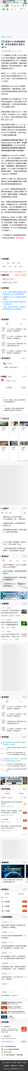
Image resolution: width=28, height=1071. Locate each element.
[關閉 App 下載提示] (1, 2)
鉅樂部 (19, 1062)
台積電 (7, 906)
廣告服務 (6, 1065)
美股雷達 (9, 37)
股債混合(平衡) (10, 806)
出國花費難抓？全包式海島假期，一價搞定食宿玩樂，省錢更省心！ (24, 448)
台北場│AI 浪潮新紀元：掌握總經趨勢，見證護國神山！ (16, 337)
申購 (25, 813)
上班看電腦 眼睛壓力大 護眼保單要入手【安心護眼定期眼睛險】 (14, 429)
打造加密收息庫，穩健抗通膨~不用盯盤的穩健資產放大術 (16, 345)
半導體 (7, 911)
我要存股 (23, 275)
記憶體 (7, 902)
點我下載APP (20, 238)
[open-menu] (1, 6)
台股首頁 (17, 275)
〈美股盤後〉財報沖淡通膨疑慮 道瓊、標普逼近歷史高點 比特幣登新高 (14, 409)
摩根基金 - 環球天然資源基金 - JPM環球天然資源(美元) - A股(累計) (11, 812)
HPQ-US (9, 73)
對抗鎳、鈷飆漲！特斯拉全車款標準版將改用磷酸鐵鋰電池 (14, 401)
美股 (4, 37)
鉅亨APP (8, 1062)
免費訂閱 (23, 1041)
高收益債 (8, 830)
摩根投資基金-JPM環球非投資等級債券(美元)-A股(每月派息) (11, 827)
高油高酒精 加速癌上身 (4, 448)
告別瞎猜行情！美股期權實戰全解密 (14, 235)
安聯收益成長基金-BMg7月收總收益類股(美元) (11, 803)
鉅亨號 (14, 1062)
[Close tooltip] (23, 13)
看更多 (24, 319)
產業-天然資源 (9, 815)
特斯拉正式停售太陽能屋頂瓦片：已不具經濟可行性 (24, 429)
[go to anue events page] (20, 6)
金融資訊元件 (14, 1065)
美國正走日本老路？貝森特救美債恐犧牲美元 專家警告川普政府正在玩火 (14, 448)
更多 (20, 266)
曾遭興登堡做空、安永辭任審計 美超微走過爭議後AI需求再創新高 (4, 429)
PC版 (3, 1062)
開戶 (25, 804)
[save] (20, 9)
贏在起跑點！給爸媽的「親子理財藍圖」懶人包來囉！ (13, 272)
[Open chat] (25, 9)
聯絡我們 (21, 1065)
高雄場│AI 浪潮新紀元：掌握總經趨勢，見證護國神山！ (16, 352)
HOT (8, 329)
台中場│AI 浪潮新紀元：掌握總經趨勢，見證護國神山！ (16, 330)
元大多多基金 (4, 819)
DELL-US (19, 124)
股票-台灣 (8, 822)
